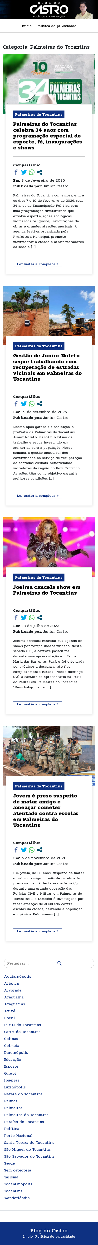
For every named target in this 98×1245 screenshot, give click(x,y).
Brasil (9, 1018)
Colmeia (11, 1046)
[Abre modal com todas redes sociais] (40, 172)
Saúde (9, 1163)
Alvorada (12, 990)
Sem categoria (17, 1170)
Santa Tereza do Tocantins (29, 1142)
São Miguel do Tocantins (27, 1149)
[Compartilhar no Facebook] (16, 172)
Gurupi (10, 1073)
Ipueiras (11, 1080)
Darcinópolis (16, 1052)
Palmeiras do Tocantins (26, 1115)
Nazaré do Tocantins (23, 1094)
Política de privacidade (56, 25)
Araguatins (14, 1004)
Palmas (10, 1101)
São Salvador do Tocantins (29, 1156)
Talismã (11, 1177)
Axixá (9, 1011)
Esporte (11, 1066)
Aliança (11, 983)
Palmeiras (13, 1108)
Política (11, 1129)
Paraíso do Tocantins (24, 1122)
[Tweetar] (24, 172)
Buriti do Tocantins (22, 1025)
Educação (12, 1059)
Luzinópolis (15, 1087)
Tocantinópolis (18, 1184)
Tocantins (13, 1191)
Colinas (11, 1039)
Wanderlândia (17, 1198)
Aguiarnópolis (17, 976)
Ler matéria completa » (38, 264)
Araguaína (14, 997)
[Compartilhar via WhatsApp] (32, 172)
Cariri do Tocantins (22, 1032)
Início (27, 25)
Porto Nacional (18, 1136)
